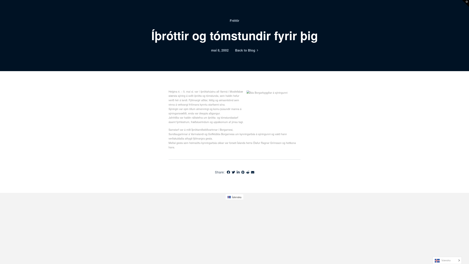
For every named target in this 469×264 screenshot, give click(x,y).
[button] (465, 3)
